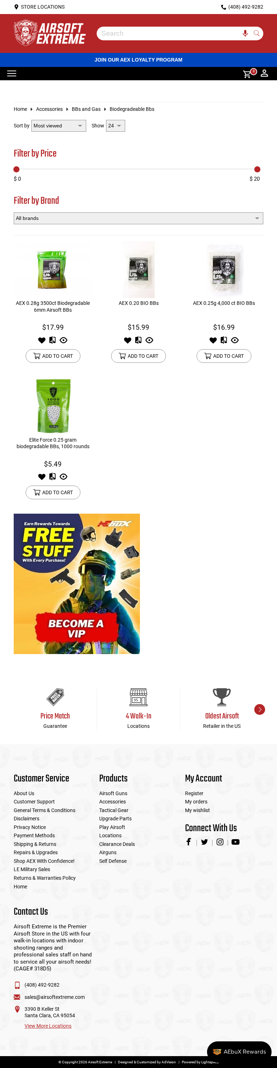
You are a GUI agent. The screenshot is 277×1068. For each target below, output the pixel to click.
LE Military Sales (32, 869)
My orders (196, 802)
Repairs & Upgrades (36, 852)
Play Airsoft (112, 827)
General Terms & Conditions (44, 810)
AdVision (169, 1062)
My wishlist (197, 810)
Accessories (49, 109)
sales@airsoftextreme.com (55, 997)
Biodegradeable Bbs (132, 109)
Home (20, 109)
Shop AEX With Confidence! (44, 861)
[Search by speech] (245, 33)
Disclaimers (26, 818)
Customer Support (34, 802)
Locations (110, 835)
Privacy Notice (30, 827)
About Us (24, 793)
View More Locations (48, 1026)
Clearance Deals (117, 844)
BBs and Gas (86, 109)
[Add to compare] (52, 342)
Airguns (107, 852)
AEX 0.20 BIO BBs (139, 303)
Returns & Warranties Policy (45, 878)
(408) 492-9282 (42, 985)
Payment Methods (34, 835)
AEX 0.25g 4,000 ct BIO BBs (224, 303)
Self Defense (113, 861)
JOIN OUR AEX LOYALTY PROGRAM (138, 60)
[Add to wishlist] (41, 342)
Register (194, 793)
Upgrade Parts (115, 818)
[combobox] (174, 33)
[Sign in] (264, 74)
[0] (244, 73)
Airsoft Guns (113, 793)
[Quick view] (63, 342)
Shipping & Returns (35, 844)
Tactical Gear (113, 810)
